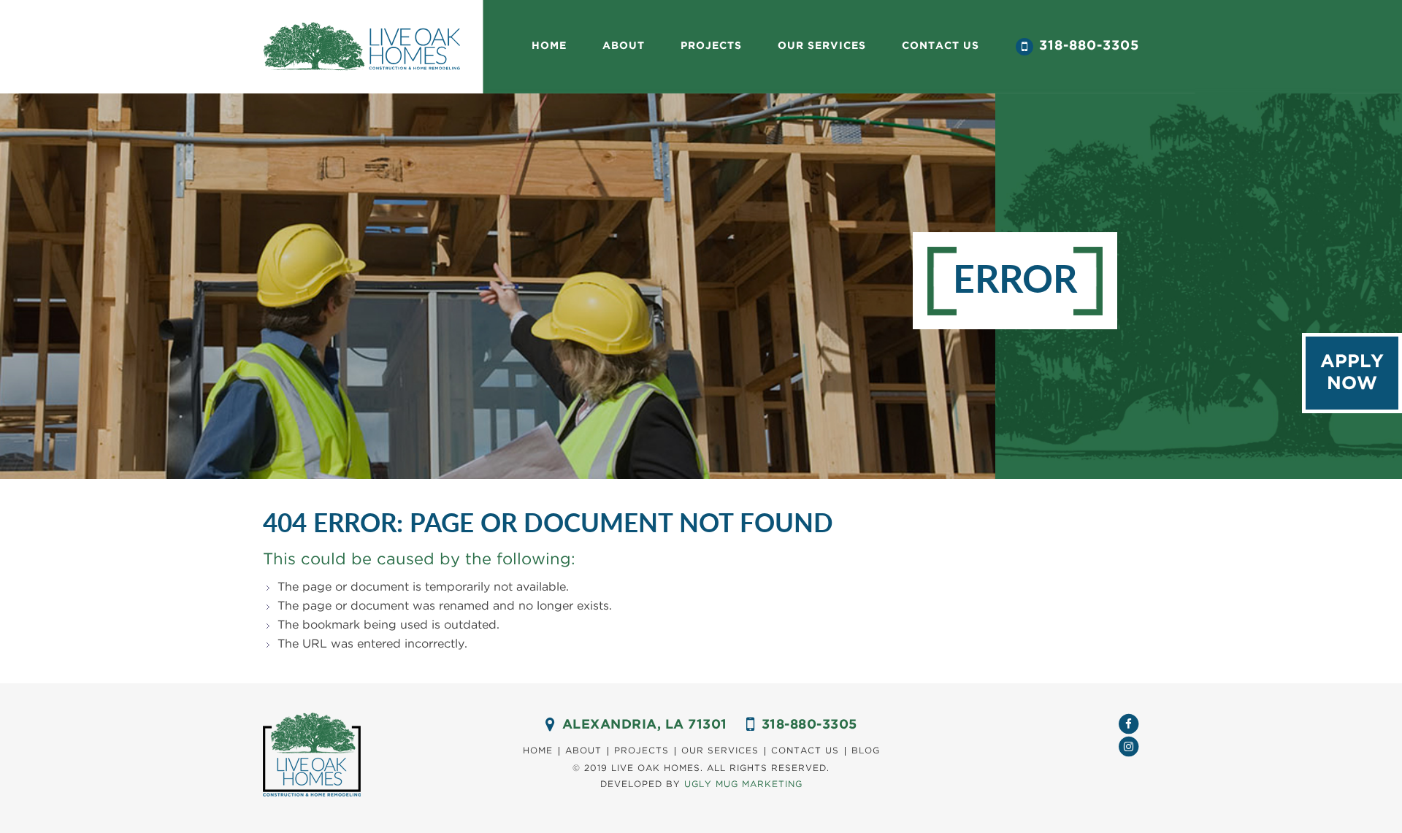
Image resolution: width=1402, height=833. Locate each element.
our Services (822, 46)
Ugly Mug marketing (743, 784)
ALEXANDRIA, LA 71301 (644, 725)
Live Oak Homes (361, 47)
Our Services (720, 751)
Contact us (940, 46)
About (623, 46)
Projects (711, 46)
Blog (865, 751)
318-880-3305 (1089, 46)
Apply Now (1352, 373)
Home (549, 46)
